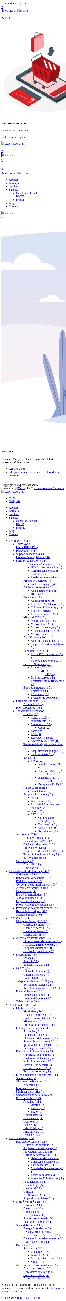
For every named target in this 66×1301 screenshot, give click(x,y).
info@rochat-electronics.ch (25, 472)
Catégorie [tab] (14, 501)
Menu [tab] (12, 498)
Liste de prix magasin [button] (13, 137)
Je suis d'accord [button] (32, 1297)
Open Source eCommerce (49, 488)
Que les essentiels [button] (11, 1297)
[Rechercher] (2, 159)
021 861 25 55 (17, 468)
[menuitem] (13, 179)
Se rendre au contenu (13, 3)
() (19, 540)
